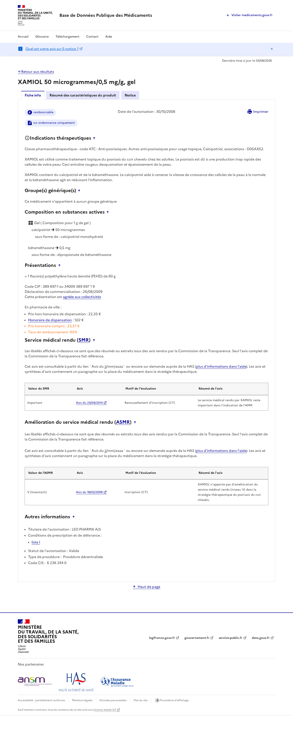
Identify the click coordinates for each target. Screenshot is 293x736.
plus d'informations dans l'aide (221, 366)
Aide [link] (108, 36)
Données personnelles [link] (113, 700)
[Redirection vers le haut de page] (95, 138)
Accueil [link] (23, 36)
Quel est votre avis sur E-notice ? (52, 48)
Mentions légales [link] (82, 700)
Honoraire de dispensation (50, 320)
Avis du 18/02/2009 (89, 492)
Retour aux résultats (37, 71)
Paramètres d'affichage (174, 700)
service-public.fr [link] (230, 638)
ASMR (123, 422)
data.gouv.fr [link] (261, 638)
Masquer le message (271, 48)
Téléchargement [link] (67, 36)
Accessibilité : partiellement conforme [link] (41, 700)
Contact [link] (92, 36)
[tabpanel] (146, 340)
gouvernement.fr (196, 638)
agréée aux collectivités (82, 296)
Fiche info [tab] (33, 95)
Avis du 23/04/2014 (89, 403)
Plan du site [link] (141, 700)
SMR (84, 340)
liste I (36, 542)
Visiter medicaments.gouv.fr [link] (252, 15)
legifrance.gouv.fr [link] (162, 638)
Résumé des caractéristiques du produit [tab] (83, 95)
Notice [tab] (130, 95)
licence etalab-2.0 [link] (105, 710)
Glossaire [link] (42, 36)
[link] (105, 15)
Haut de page (149, 586)
